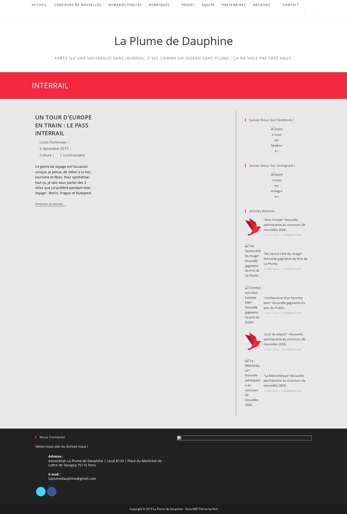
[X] (41, 491)
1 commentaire (72, 155)
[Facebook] (51, 491)
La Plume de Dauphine (173, 40)
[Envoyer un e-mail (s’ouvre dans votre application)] (299, 14)
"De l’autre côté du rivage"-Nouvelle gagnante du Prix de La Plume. (286, 259)
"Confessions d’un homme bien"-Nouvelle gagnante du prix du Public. (284, 303)
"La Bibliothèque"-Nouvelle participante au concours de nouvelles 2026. (284, 381)
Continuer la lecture (50, 204)
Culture (45, 155)
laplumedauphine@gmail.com (72, 478)
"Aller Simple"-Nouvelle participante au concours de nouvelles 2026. (284, 225)
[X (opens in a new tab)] (280, 14)
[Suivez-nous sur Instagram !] (276, 185)
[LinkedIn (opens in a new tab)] (293, 14)
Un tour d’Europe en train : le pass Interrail (63, 125)
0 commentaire (291, 234)
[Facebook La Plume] (276, 140)
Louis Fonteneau (53, 142)
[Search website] (310, 14)
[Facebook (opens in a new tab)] (287, 14)
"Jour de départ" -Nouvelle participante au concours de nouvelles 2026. (284, 339)
